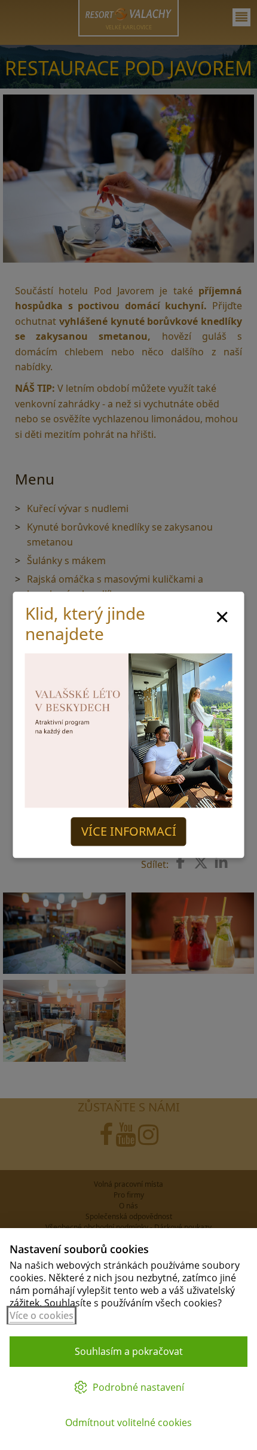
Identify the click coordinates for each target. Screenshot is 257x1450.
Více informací (128, 832)
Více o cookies (42, 1315)
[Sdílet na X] (201, 863)
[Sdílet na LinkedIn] (221, 863)
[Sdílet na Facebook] (180, 861)
